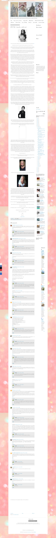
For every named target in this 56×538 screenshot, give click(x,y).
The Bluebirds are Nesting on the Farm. (42, 286)
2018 (37, 122)
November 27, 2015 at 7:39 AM (20, 296)
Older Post (33, 513)
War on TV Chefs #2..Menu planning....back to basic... (41, 144)
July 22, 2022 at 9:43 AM (19, 461)
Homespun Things (18, 22)
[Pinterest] (1, 270)
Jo (12, 407)
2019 (37, 121)
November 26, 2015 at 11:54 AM (21, 238)
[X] (1, 268)
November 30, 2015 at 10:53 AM (20, 417)
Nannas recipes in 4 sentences (18, 20)
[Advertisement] (22, 506)
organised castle (42, 319)
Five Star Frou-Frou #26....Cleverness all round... (41, 150)
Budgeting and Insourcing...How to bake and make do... (42, 232)
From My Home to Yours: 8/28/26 (43, 275)
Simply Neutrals (22, 216)
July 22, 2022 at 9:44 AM (19, 473)
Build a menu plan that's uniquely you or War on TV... (41, 155)
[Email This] (15, 218)
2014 (37, 167)
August (38, 158)
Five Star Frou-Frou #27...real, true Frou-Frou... (41, 142)
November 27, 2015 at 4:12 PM (20, 399)
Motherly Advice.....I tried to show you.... (42, 206)
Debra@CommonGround (15, 238)
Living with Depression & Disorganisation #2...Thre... (41, 145)
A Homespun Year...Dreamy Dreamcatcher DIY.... (42, 200)
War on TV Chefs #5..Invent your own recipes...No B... (41, 134)
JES (12, 335)
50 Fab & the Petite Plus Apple (39, 20)
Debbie (13, 366)
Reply (13, 228)
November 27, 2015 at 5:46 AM (17, 366)
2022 (37, 118)
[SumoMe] (1, 274)
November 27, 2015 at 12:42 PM (18, 379)
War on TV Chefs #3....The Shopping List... (40, 139)
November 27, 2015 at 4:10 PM (20, 384)
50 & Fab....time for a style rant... (41, 132)
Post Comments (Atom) (16, 514)
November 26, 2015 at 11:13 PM (17, 348)
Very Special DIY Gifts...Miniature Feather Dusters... (40, 148)
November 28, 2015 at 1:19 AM (18, 424)
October (39, 156)
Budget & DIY (25, 20)
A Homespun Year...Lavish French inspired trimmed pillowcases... (42, 213)
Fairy (13, 252)
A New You (29, 22)
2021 (37, 119)
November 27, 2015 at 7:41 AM (20, 328)
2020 (37, 120)
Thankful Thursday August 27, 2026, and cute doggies (42, 308)
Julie (12, 348)
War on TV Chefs (24, 22)
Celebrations (12, 22)
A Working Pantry (42, 270)
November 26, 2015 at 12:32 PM (20, 260)
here (33, 43)
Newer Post (12, 513)
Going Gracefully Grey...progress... (42, 194)
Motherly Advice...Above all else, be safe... (42, 184)
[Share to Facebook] (17, 218)
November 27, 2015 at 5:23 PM (16, 407)
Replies (14, 230)
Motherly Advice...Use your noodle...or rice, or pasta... (42, 226)
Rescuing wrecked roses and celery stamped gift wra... (41, 153)
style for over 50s (19, 219)
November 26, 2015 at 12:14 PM (17, 252)
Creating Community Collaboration (42, 321)
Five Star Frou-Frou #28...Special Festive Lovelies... (41, 136)
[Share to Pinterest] (18, 218)
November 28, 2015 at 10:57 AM (19, 439)
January (38, 166)
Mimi (14, 231)
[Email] (1, 272)
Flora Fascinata (14, 439)
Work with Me (35, 22)
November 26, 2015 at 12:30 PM (20, 246)
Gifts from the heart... (40, 133)
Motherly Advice (31, 20)
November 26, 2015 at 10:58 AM (20, 231)
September (39, 157)
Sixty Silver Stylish (41, 22)
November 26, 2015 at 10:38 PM (16, 335)
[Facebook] (1, 266)
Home (11, 20)
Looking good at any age (15, 219)
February (39, 165)
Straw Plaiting (42, 259)
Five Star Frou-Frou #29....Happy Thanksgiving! (41, 131)
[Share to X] (16, 218)
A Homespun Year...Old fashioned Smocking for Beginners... (42, 219)
